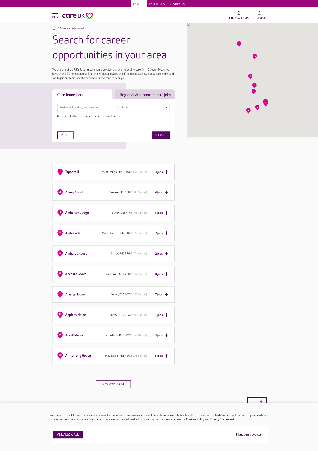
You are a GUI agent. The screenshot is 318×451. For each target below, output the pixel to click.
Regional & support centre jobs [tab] (145, 94)
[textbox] (142, 107)
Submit (160, 135)
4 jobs (159, 172)
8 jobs (159, 274)
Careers (138, 4)
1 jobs (159, 315)
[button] (239, 44)
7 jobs (159, 294)
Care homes (157, 4)
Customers (177, 4)
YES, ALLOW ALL (68, 435)
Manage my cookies (249, 435)
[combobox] (142, 107)
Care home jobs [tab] (70, 94)
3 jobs (159, 213)
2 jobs (159, 233)
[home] (54, 28)
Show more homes (113, 384)
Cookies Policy (195, 419)
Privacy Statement (222, 419)
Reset (65, 135)
